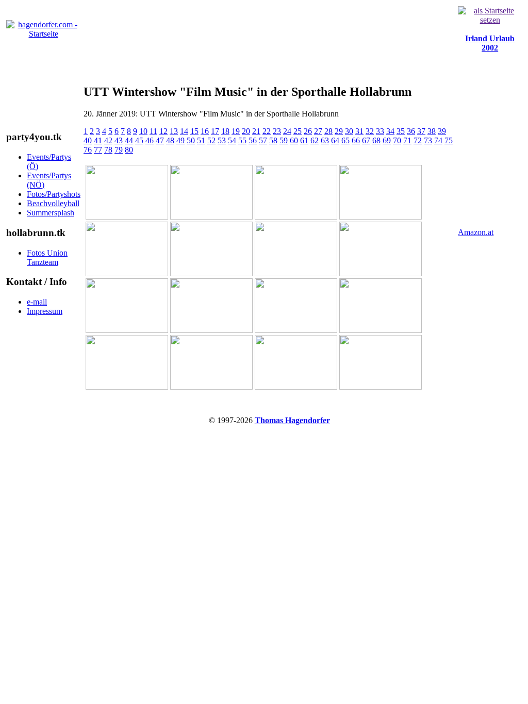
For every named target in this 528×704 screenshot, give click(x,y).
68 (376, 140)
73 (428, 140)
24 (287, 131)
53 (222, 140)
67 (366, 140)
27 (318, 131)
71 (407, 140)
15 (194, 131)
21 (256, 131)
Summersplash (50, 212)
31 (359, 131)
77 (98, 149)
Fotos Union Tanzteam (47, 257)
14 (184, 131)
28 (328, 131)
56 (253, 140)
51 (201, 140)
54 (232, 140)
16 (205, 131)
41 (98, 140)
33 (380, 131)
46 (149, 140)
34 (390, 131)
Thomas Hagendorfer (292, 420)
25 (297, 131)
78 (108, 149)
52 (211, 140)
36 (411, 131)
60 (294, 140)
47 (160, 140)
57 (263, 140)
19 (236, 131)
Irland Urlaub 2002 (490, 43)
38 (431, 131)
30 (349, 131)
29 (339, 131)
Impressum (44, 311)
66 (356, 140)
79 (118, 149)
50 (191, 140)
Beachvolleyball (53, 203)
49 (180, 140)
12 (163, 131)
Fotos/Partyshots (53, 194)
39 (442, 131)
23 (277, 131)
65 (345, 140)
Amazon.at (475, 232)
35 (401, 131)
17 (215, 131)
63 (325, 140)
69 (387, 140)
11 (153, 131)
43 (118, 140)
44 (129, 140)
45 (139, 140)
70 (397, 140)
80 (129, 149)
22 (266, 131)
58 (273, 140)
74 (438, 140)
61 (304, 140)
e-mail (37, 301)
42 (108, 140)
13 (174, 131)
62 (314, 140)
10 (143, 131)
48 (170, 140)
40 (88, 140)
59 (283, 140)
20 (246, 131)
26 (308, 131)
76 (88, 149)
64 (335, 140)
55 (242, 140)
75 (448, 140)
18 (225, 131)
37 (421, 131)
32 (370, 131)
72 (418, 140)
